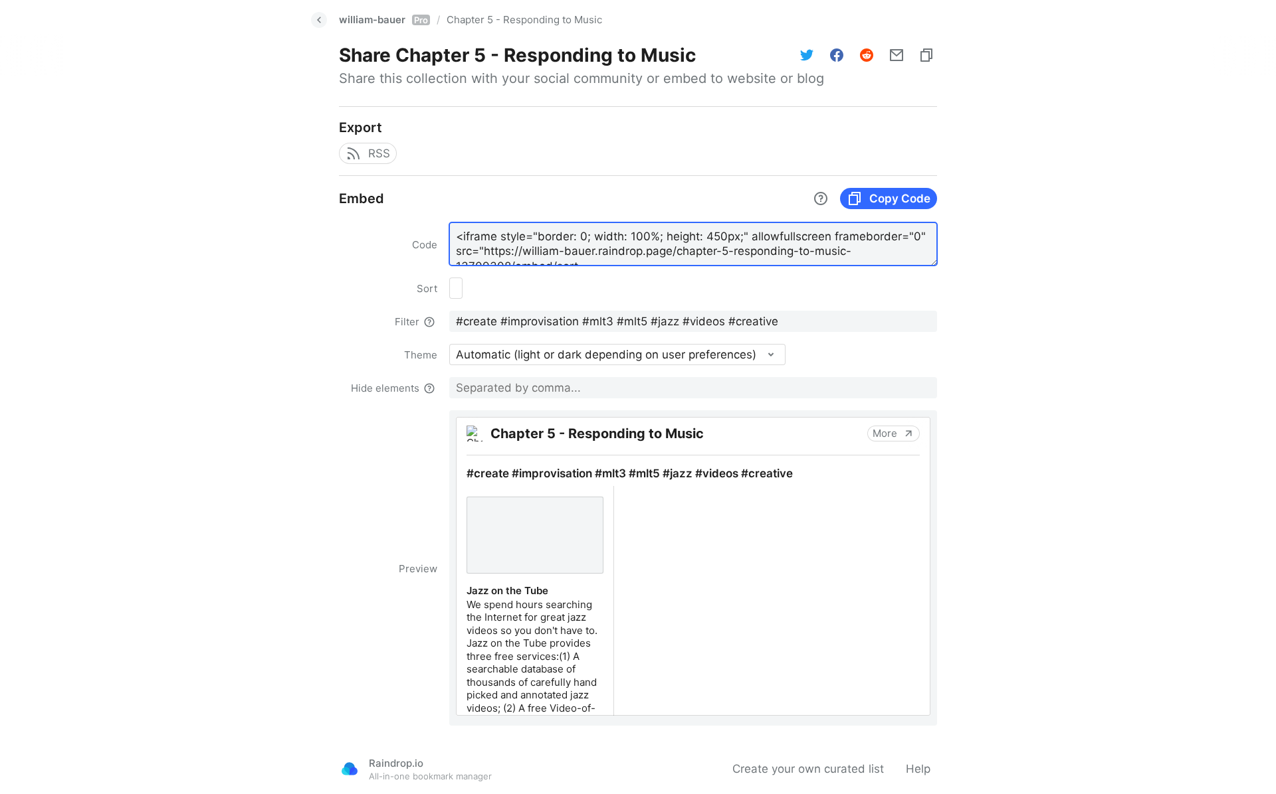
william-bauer (383, 19)
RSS (379, 153)
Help (918, 768)
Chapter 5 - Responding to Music (524, 19)
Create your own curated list (808, 768)
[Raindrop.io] (349, 768)
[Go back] (319, 20)
